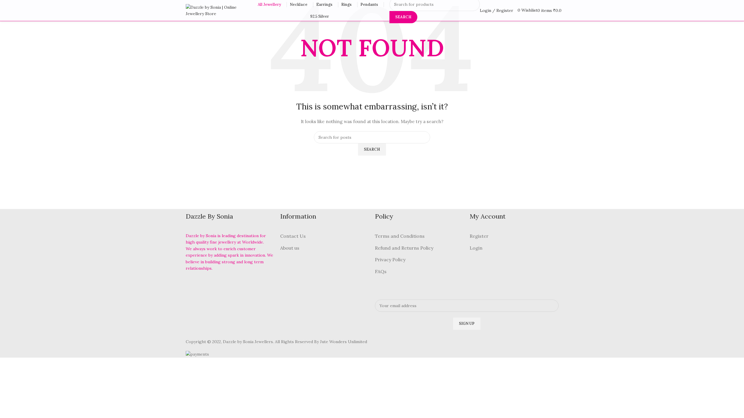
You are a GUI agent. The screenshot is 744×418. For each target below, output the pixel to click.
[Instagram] (222, 284)
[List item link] (324, 236)
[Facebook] (193, 284)
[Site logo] (216, 10)
